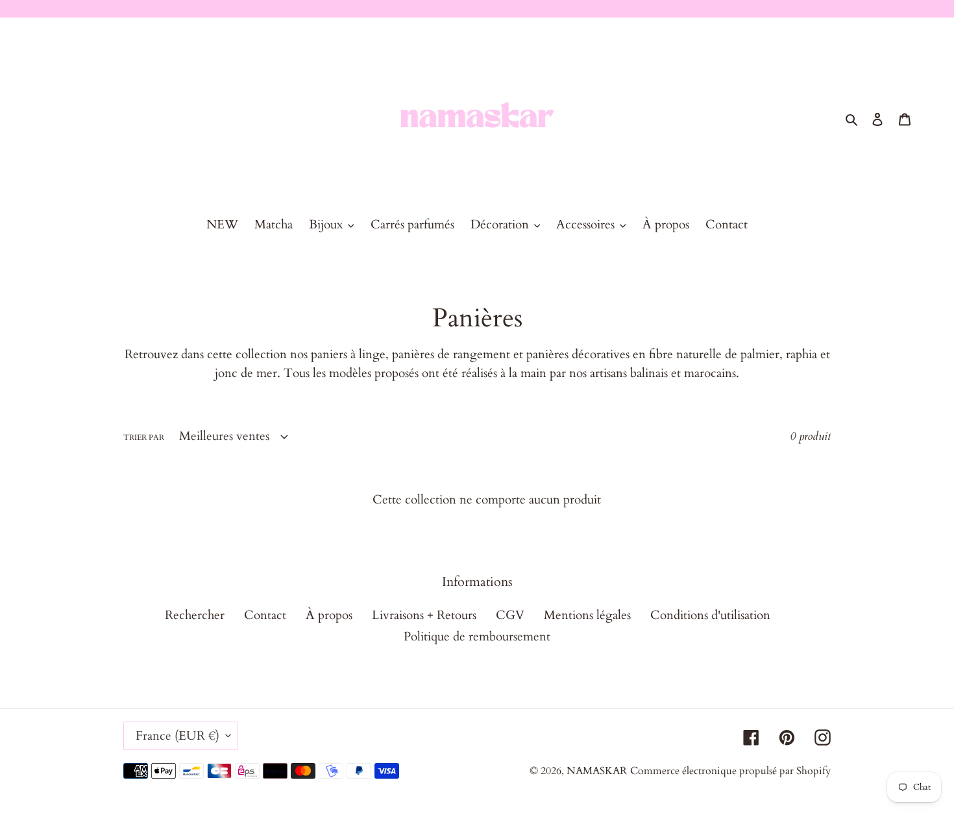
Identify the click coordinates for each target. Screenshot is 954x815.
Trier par (143, 437)
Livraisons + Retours (424, 615)
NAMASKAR (597, 771)
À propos (329, 615)
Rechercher (195, 615)
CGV (510, 615)
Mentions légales (587, 615)
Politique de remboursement (477, 636)
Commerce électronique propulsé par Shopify (730, 771)
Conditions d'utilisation (710, 615)
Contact (265, 615)
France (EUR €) (177, 735)
